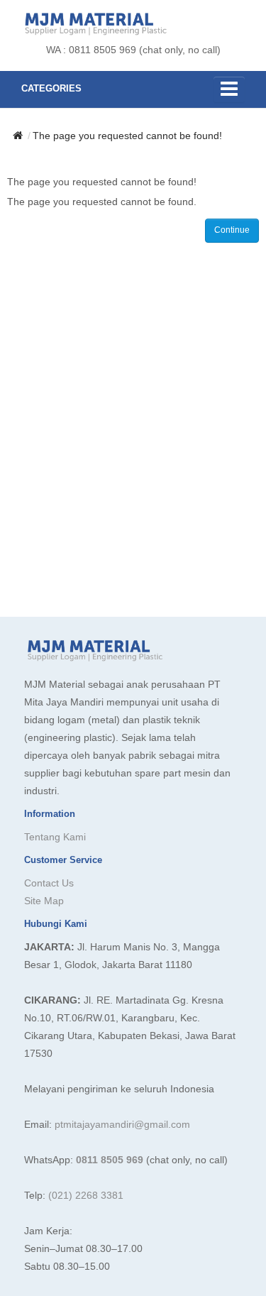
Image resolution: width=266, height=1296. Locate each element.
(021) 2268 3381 (85, 1195)
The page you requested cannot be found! (127, 135)
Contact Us (49, 883)
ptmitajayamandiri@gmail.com (122, 1124)
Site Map (44, 900)
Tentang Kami (55, 836)
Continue (232, 230)
